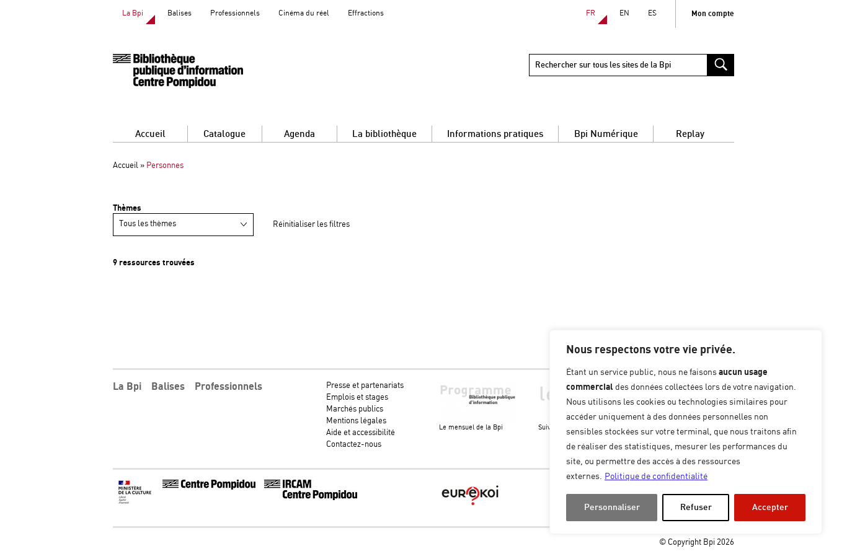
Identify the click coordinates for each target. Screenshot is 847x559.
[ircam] (310, 498)
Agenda (299, 134)
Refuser (696, 507)
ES (652, 13)
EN (624, 13)
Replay (690, 134)
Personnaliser (612, 507)
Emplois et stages (357, 398)
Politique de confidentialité (656, 476)
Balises (179, 13)
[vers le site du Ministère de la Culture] (135, 502)
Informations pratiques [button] (495, 134)
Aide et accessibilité (360, 433)
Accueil (150, 134)
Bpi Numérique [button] (606, 134)
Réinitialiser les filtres (311, 225)
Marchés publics (354, 409)
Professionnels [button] (228, 386)
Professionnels (235, 13)
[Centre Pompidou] (208, 487)
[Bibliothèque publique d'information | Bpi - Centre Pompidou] (178, 71)
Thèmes (127, 208)
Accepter (770, 507)
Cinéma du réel (303, 13)
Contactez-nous (353, 445)
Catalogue (224, 134)
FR (590, 13)
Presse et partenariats (365, 386)
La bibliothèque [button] (384, 134)
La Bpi (132, 13)
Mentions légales (356, 421)
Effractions (366, 13)
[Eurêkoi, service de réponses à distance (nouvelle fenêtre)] (470, 507)
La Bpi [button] (127, 386)
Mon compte (712, 14)
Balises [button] (168, 386)
